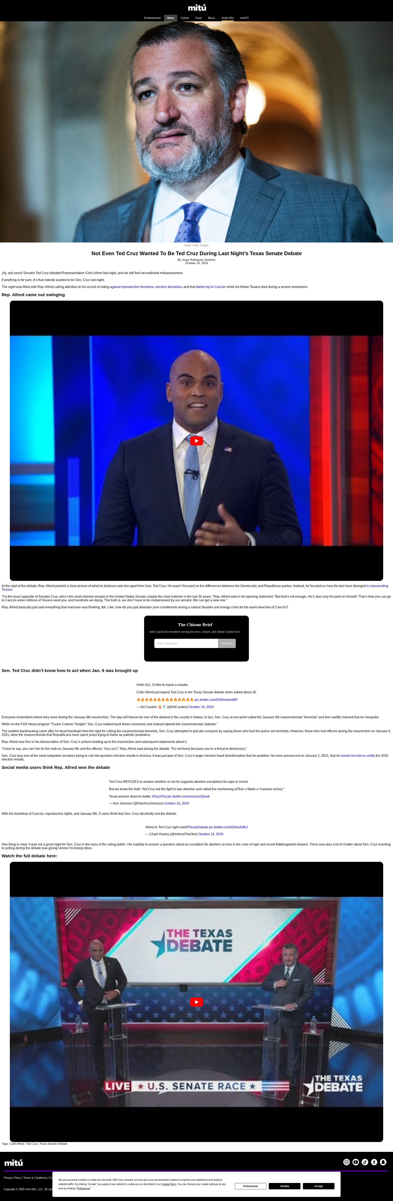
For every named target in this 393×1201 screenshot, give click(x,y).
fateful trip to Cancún (211, 287)
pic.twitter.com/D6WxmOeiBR (216, 699)
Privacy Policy (12, 1177)
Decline (284, 1186)
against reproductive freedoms (132, 287)
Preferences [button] (83, 1188)
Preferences (250, 1186)
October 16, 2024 (201, 707)
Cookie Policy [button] (168, 1184)
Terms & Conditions (35, 1177)
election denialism (168, 287)
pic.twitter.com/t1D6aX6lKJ (228, 827)
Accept (318, 1186)
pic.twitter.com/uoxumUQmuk (188, 796)
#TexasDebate (197, 827)
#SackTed (159, 796)
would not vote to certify (358, 755)
